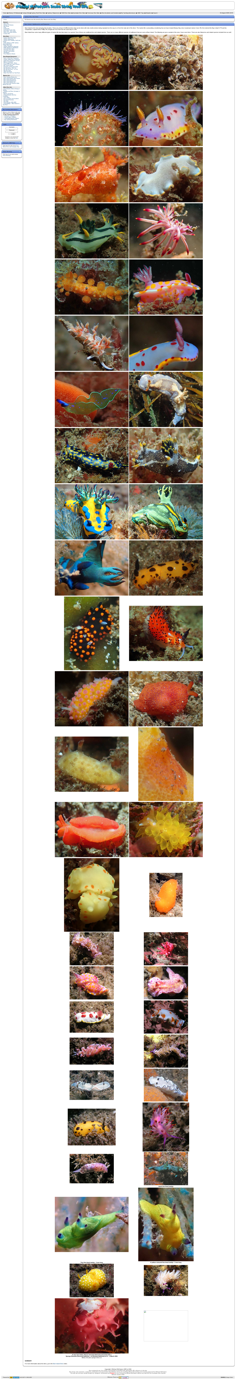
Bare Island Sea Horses (10, 79)
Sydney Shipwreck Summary (11, 46)
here (17, 138)
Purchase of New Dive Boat (11, 66)
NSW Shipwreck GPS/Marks (11, 47)
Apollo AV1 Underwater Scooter (12, 60)
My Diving (6, 26)
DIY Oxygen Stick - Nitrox (10, 63)
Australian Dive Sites (79, 13)
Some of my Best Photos (10, 32)
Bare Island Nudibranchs (10, 80)
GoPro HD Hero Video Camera (11, 64)
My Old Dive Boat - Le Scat (11, 69)
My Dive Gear (7, 70)
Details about (10, 117)
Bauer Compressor (8, 61)
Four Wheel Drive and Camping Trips (11, 146)
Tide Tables (7, 97)
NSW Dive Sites (66, 13)
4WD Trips (141, 13)
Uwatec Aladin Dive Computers (12, 59)
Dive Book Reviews (9, 99)
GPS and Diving (8, 71)
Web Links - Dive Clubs (10, 31)
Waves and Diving (8, 93)
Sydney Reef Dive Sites (38, 13)
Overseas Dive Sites (93, 13)
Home (5, 13)
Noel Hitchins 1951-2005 (10, 102)
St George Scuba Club (9, 30)
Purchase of (9, 116)
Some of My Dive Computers (11, 58)
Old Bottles (6, 52)
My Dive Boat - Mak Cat (10, 68)
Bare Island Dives (58, 1363)
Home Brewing (6, 155)
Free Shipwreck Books (9, 53)
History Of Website (14, 13)
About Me (6, 23)
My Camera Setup (8, 65)
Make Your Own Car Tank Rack (12, 72)
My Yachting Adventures (128, 13)
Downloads (6, 28)
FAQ (5, 27)
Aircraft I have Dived (9, 51)
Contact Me (25, 13)
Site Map (6, 101)
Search (155, 13)
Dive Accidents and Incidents (110, 13)
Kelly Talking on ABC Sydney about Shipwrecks (11, 43)
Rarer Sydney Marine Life (10, 77)
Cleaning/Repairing (11, 118)
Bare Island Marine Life (9, 82)
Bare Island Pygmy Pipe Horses (12, 78)
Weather (148, 13)
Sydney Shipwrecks (53, 13)
